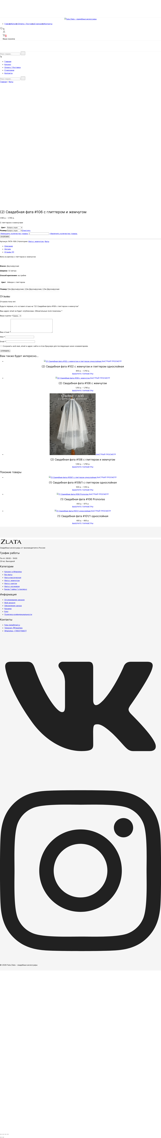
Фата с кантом (10, 583)
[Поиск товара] (2, 29)
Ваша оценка (6, 316)
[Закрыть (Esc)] (8, 1134)
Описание (8, 246)
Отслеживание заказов (14, 600)
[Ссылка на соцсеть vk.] (80, 777)
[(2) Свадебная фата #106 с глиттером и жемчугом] (73, 454)
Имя (2, 337)
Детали (7, 249)
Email (3, 341)
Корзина (8, 609)
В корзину (5, 236)
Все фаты (8, 574)
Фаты (11, 82)
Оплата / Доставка (26, 24)
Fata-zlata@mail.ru (12, 625)
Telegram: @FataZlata (13, 628)
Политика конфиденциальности (18, 614)
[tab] (82, 246)
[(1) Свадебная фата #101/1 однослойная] (73, 511)
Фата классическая (12, 577)
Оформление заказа (13, 606)
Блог (6, 611)
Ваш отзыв (5, 332)
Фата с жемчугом (36, 241)
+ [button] (63, 233)
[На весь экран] (3, 1134)
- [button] (14, 233)
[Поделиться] (5, 1134)
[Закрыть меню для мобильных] (1, 57)
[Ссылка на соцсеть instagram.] (80, 962)
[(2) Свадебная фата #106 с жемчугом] (73, 378)
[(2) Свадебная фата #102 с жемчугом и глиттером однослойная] (73, 361)
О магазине (39, 24)
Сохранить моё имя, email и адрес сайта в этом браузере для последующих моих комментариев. (45, 346)
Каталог (14, 24)
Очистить (26, 230)
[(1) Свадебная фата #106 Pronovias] (73, 494)
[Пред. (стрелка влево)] (1, 1137)
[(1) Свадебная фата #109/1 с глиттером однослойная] (73, 477)
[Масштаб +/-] (1, 1134)
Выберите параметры (82, 374)
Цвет (3, 227)
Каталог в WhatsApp (13, 572)
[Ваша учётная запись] (4, 32)
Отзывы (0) (9, 252)
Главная (7, 24)
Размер (3, 230)
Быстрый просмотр (112, 361)
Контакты (48, 24)
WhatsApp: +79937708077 (15, 631)
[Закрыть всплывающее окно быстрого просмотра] (1, 5)
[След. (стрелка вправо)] (3, 1137)
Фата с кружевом (12, 586)
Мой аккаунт (9, 603)
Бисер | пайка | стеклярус (15, 589)
